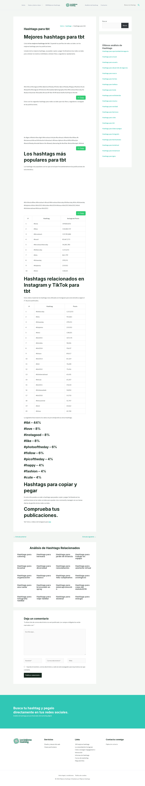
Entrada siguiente (89, 537)
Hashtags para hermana (44, 555)
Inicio (23, 5)
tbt (50, 522)
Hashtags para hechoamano (111, 139)
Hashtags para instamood (111, 151)
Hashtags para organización (24, 576)
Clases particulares (50, 747)
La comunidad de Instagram (84, 747)
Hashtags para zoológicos (82, 576)
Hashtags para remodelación (63, 567)
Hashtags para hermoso (110, 112)
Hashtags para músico (44, 576)
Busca (125, 25)
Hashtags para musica (109, 101)
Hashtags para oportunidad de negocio (115, 51)
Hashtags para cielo (109, 117)
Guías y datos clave (34, 5)
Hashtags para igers (109, 156)
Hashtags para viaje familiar (44, 597)
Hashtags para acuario (109, 62)
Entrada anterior (20, 537)
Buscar (104, 21)
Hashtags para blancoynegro (112, 128)
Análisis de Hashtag (91, 5)
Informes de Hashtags (82, 755)
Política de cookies (81, 775)
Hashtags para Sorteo (109, 79)
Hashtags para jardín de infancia (64, 555)
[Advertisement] (55, 70)
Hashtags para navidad (110, 106)
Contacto (104, 5)
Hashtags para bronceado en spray (44, 587)
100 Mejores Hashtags (52, 5)
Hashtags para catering (24, 555)
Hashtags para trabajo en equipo (82, 556)
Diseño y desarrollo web (52, 744)
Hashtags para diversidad (44, 567)
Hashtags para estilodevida (111, 95)
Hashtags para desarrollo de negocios (115, 68)
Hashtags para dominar (63, 597)
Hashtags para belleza (109, 84)
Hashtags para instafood (110, 145)
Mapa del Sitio (79, 761)
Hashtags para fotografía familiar (24, 598)
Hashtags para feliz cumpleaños (64, 576)
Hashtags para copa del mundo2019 (82, 587)
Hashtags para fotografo (110, 134)
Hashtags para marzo (109, 73)
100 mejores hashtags (82, 744)
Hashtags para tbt (108, 123)
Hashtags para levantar (24, 567)
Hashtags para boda (109, 90)
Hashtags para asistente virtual (83, 567)
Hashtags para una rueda (24, 586)
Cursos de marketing (81, 758)
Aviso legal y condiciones (66, 775)
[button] (139, 5)
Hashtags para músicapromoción (64, 587)
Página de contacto (112, 744)
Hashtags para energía (82, 597)
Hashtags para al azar (109, 57)
